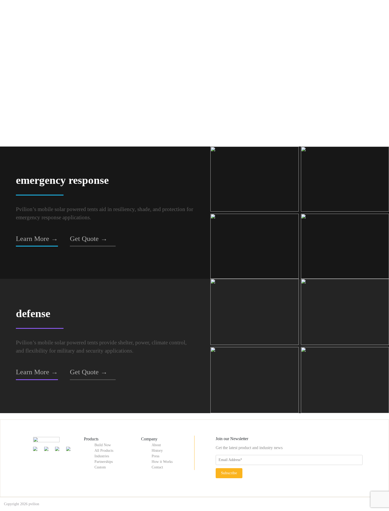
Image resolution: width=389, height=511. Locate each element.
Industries (101, 456)
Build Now (102, 445)
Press (155, 456)
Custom (100, 467)
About (156, 445)
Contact (157, 467)
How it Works (162, 462)
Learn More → (37, 239)
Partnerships (103, 462)
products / (30, 41)
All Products (103, 451)
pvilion (34, 504)
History (157, 451)
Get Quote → (88, 239)
